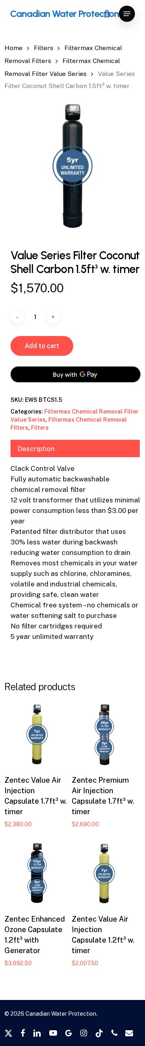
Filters (43, 48)
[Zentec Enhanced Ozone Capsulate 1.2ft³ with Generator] (37, 873)
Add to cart (42, 346)
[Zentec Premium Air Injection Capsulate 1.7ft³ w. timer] (104, 734)
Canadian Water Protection (64, 14)
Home (13, 48)
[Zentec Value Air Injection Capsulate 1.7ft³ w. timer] (37, 734)
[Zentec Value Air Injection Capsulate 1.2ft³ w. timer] (104, 873)
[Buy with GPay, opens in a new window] (75, 374)
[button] (127, 14)
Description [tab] (36, 449)
